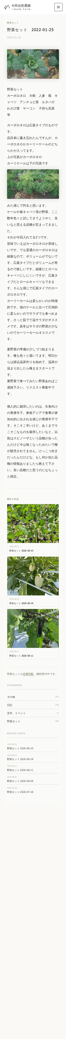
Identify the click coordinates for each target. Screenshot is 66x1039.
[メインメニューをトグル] (58, 7)
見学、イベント (33, 713)
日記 (33, 705)
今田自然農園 (21, 5)
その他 (33, 697)
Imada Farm (21, 8)
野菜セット (13, 22)
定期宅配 (28, 674)
